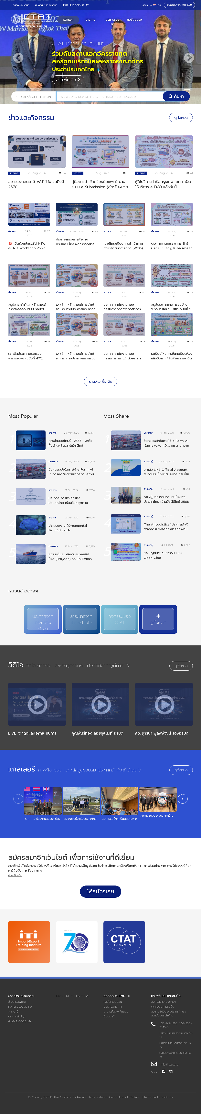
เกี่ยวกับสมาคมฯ (20, 5)
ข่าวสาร (90, 19)
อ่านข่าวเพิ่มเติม (100, 381)
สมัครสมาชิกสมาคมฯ (46, 5)
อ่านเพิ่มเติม (66, 64)
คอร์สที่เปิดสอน (112, 1002)
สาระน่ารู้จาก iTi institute (81, 619)
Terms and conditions (158, 1097)
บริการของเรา (112, 21)
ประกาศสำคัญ (16, 1017)
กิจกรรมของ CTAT (119, 619)
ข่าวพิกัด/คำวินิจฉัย (20, 1022)
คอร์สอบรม (134, 19)
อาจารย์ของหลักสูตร (115, 1012)
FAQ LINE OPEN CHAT (76, 5)
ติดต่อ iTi (109, 1017)
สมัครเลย (103, 891)
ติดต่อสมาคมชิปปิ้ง (162, 1007)
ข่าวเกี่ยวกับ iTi (112, 1007)
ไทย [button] (151, 5)
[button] (15, 54)
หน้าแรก (68, 19)
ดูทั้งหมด (181, 117)
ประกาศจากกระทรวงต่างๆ (42, 621)
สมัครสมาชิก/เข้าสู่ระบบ (179, 5)
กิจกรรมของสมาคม (20, 1007)
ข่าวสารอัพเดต (17, 1002)
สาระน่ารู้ (13, 1012)
